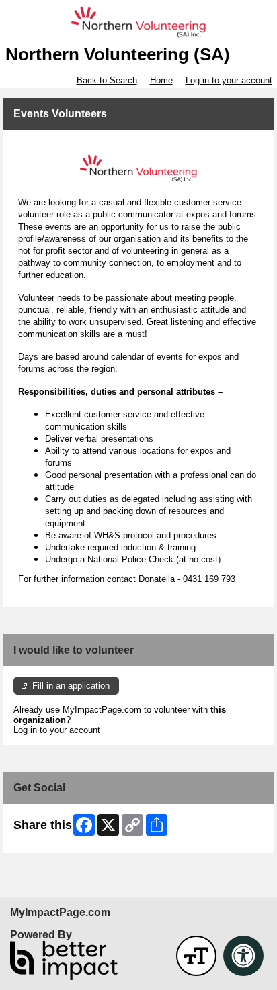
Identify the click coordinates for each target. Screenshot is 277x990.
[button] (196, 956)
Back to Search (107, 80)
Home (161, 80)
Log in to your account (229, 80)
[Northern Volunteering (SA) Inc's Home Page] (138, 22)
